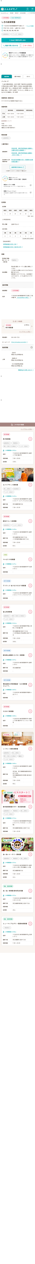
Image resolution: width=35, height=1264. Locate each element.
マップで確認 (30, 26)
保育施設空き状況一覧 (9, 244)
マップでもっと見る (25, 332)
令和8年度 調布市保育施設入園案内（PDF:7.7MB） (21, 154)
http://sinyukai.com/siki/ (18, 342)
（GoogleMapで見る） (22, 297)
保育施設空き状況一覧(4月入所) (12, 247)
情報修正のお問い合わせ (25, 370)
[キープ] (30, 439)
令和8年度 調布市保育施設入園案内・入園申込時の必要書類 (22, 149)
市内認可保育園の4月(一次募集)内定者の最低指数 (22, 160)
